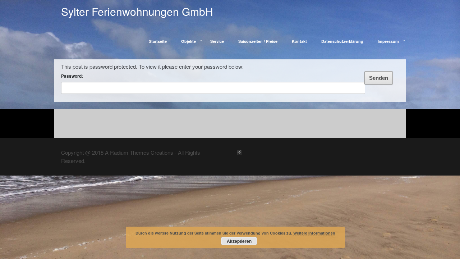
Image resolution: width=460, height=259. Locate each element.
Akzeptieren (239, 241)
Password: (72, 68)
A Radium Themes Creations (138, 145)
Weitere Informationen (314, 233)
